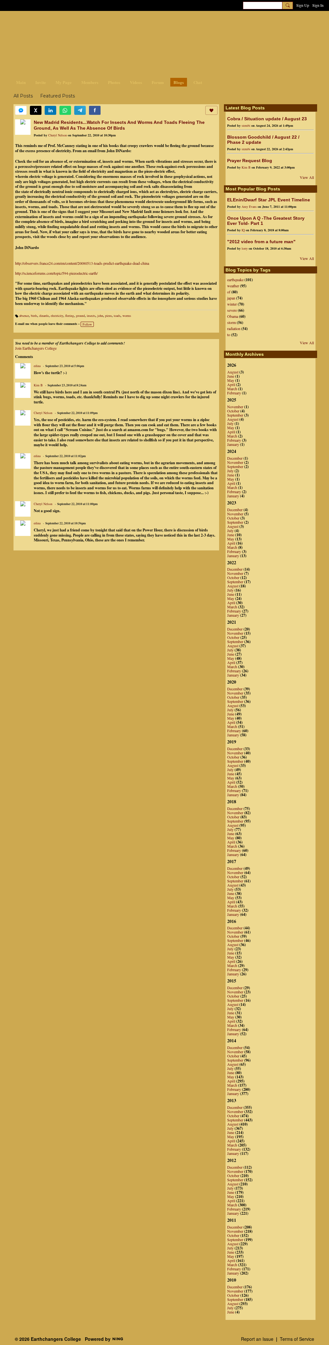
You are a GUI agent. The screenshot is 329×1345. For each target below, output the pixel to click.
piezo (108, 315)
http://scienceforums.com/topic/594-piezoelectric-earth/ (56, 273)
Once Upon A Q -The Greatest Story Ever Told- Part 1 (266, 221)
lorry (245, 248)
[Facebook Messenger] (21, 110)
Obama (232, 316)
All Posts (23, 96)
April (231, 384)
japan (231, 297)
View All (307, 177)
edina (37, 366)
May (230, 380)
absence (24, 315)
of (228, 291)
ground (80, 315)
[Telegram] (80, 110)
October (233, 410)
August (232, 371)
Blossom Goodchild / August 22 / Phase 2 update (263, 139)
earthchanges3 (65, 21)
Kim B (38, 385)
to (228, 334)
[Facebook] (95, 110)
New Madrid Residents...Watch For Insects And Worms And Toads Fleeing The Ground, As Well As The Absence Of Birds (119, 125)
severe (232, 310)
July (230, 423)
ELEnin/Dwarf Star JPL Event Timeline (268, 199)
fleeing (69, 315)
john (100, 315)
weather (233, 285)
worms (126, 315)
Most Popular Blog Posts (253, 188)
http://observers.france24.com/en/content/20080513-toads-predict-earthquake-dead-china (82, 263)
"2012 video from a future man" (261, 241)
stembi (246, 125)
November (235, 406)
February (234, 392)
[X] (35, 110)
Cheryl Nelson (57, 135)
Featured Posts (57, 96)
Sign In (318, 5)
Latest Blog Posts (245, 107)
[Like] (211, 110)
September (235, 415)
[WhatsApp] (65, 110)
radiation (233, 328)
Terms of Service (297, 1339)
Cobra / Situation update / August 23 (267, 118)
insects (91, 315)
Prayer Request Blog (249, 160)
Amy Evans (249, 206)
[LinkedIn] (50, 110)
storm (231, 322)
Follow (87, 324)
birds (34, 315)
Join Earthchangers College (36, 348)
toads (117, 315)
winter (232, 304)
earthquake (235, 279)
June (230, 376)
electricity (57, 315)
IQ (243, 230)
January (233, 444)
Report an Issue (257, 1339)
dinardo (44, 315)
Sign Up (302, 5)
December (235, 458)
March (232, 388)
